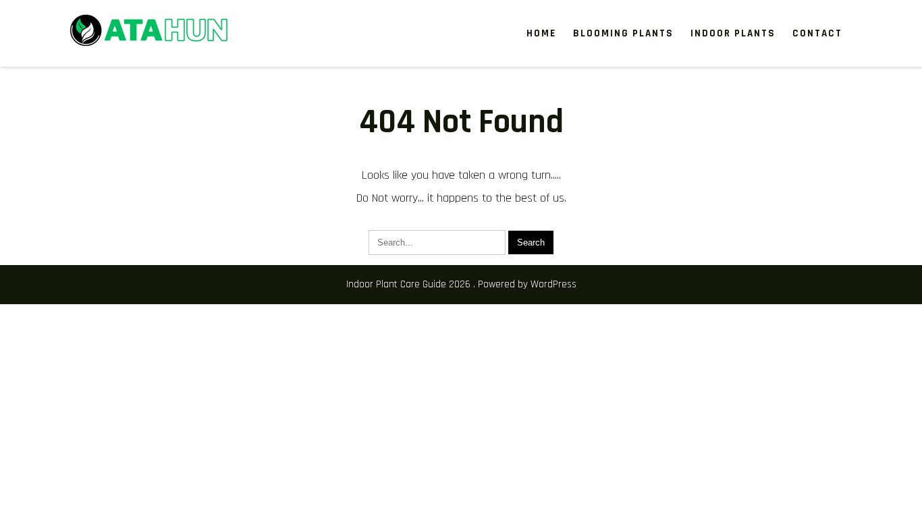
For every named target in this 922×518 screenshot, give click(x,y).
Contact (817, 33)
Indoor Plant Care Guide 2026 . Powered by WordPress (461, 284)
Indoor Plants (733, 33)
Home (541, 33)
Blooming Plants (623, 33)
